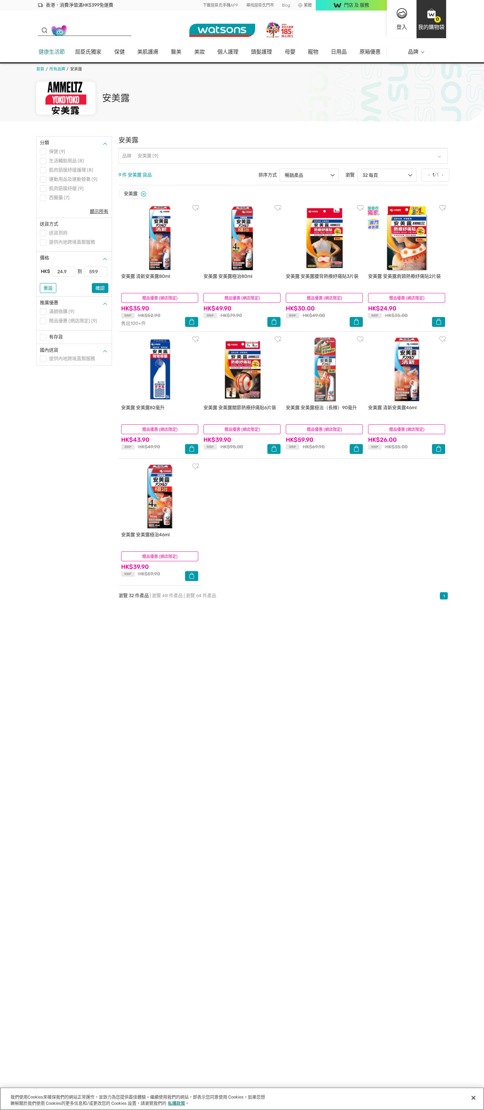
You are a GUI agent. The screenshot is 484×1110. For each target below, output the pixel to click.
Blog (286, 5)
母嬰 (290, 52)
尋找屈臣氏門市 (260, 5)
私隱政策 (176, 1103)
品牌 (413, 52)
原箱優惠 (370, 52)
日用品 (339, 52)
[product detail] (159, 238)
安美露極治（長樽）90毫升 (321, 407)
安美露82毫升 (143, 407)
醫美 (176, 52)
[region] (242, 1098)
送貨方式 (49, 224)
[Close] (143, 194)
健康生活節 (52, 52)
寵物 (313, 52)
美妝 (199, 52)
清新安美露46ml (392, 407)
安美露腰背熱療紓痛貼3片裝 (322, 276)
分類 (44, 142)
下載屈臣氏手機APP (220, 5)
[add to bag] (191, 322)
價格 (44, 258)
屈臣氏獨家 (88, 52)
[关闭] (473, 1098)
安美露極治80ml (227, 276)
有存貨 (56, 337)
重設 (48, 288)
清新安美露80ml (145, 276)
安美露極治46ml (145, 535)
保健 (119, 52)
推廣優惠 (49, 302)
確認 (100, 288)
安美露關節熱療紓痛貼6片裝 (239, 407)
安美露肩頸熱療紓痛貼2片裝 (404, 276)
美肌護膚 (147, 52)
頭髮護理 (261, 52)
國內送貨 (49, 350)
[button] (431, 19)
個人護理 (227, 52)
